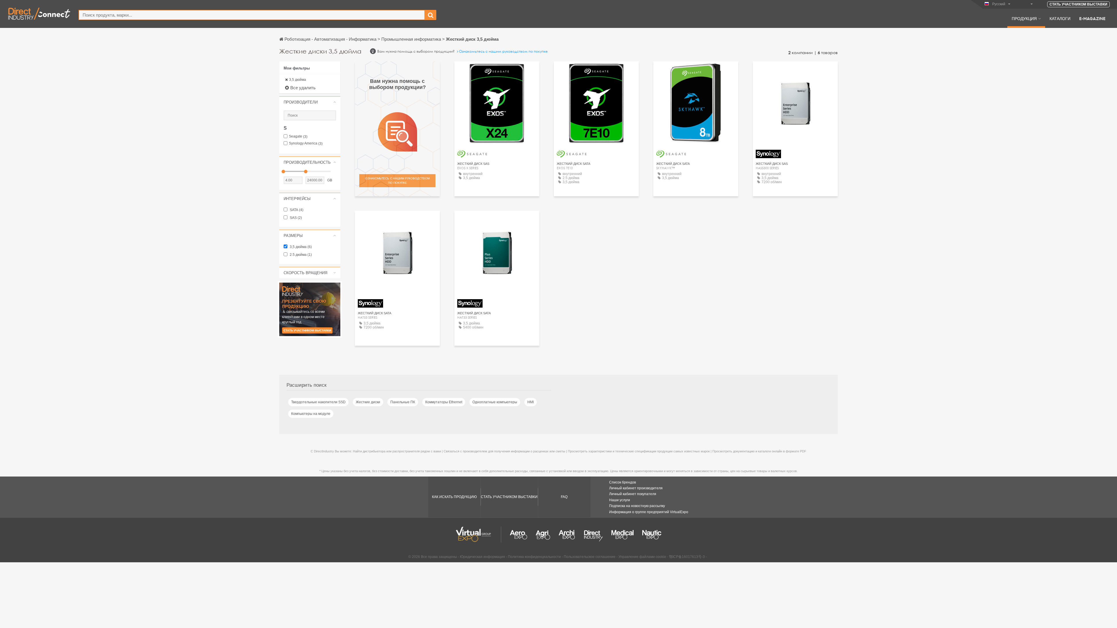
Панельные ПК (402, 402)
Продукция (1024, 18)
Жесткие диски (368, 402)
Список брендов (622, 482)
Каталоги (1060, 18)
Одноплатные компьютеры (494, 402)
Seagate (298, 136)
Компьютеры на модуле (310, 414)
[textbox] (252, 15)
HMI (530, 402)
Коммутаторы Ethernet (443, 402)
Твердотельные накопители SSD (318, 402)
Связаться (497, 71)
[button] (310, 102)
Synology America (306, 143)
